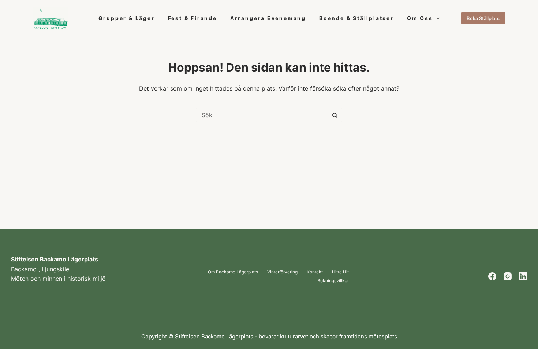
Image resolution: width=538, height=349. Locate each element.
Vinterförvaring (282, 272)
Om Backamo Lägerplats (233, 272)
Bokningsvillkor (333, 281)
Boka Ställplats (483, 18)
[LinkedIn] (523, 276)
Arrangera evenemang (268, 18)
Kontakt (315, 272)
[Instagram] (508, 276)
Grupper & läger (126, 18)
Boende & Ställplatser (356, 18)
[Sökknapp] (334, 115)
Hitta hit (340, 272)
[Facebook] (492, 276)
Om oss (420, 18)
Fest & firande (192, 18)
